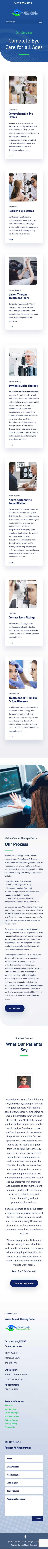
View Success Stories (24, 1283)
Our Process (14, 1008)
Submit (38, 1518)
